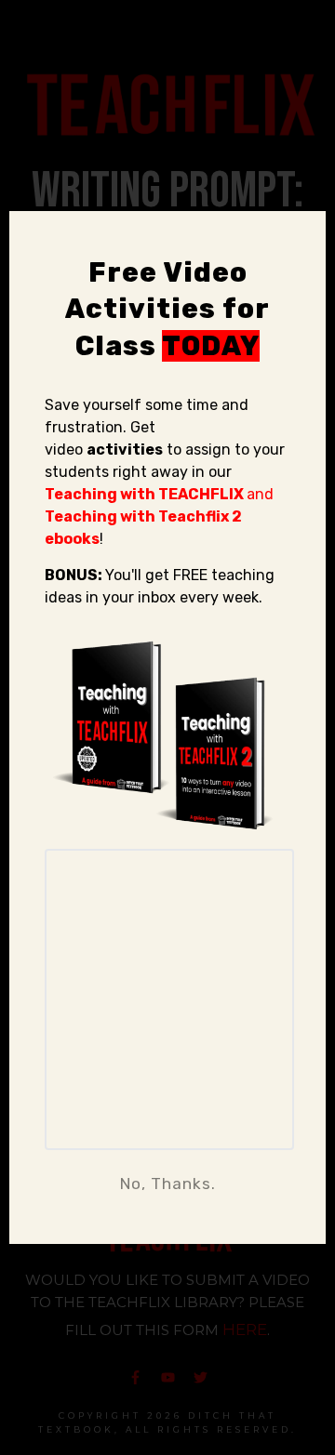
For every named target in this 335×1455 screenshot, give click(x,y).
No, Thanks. (168, 1183)
